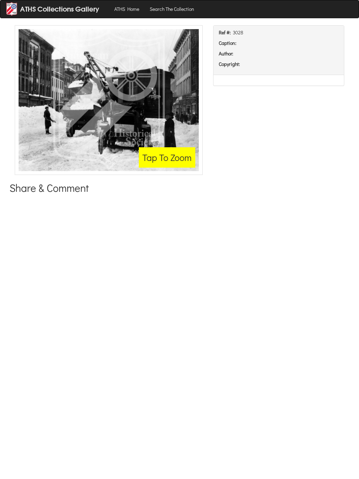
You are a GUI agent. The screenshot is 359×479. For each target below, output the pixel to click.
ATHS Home (126, 9)
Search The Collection (172, 9)
